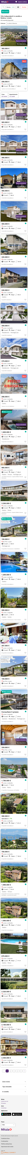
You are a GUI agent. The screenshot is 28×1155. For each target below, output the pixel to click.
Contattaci (3, 1108)
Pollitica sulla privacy (6, 1144)
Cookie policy (4, 1141)
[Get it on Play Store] (6, 1114)
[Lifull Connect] (8, 1153)
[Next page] (24, 1070)
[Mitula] (5, 2)
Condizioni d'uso (5, 1138)
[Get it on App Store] (17, 1114)
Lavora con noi (4, 1101)
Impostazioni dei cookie (7, 1146)
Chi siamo (3, 1103)
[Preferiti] (16, 2)
